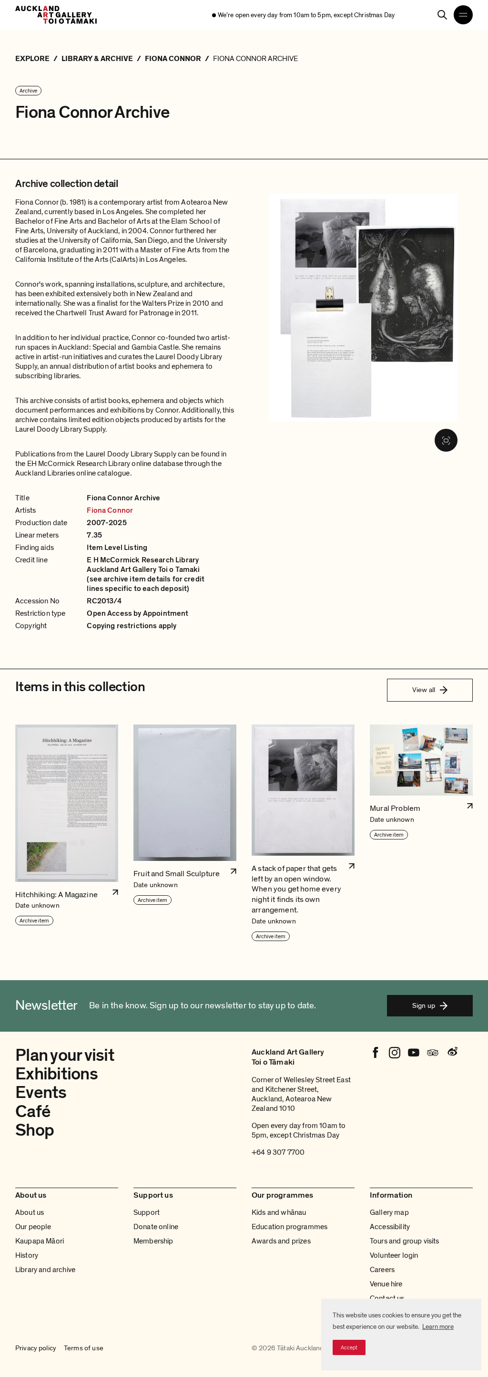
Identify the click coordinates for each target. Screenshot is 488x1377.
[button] (66, 833)
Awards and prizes (281, 1241)
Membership (153, 1241)
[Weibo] (452, 1052)
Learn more (438, 1326)
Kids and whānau (279, 1212)
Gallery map (389, 1212)
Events (41, 1092)
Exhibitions (56, 1074)
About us (29, 1212)
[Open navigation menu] (463, 14)
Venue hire (386, 1284)
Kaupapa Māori (39, 1241)
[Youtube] (413, 1052)
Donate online (155, 1227)
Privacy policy (35, 1348)
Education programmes (289, 1227)
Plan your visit (64, 1055)
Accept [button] (349, 1347)
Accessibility (390, 1227)
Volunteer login (394, 1255)
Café (33, 1111)
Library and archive (45, 1269)
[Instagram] (394, 1052)
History (26, 1255)
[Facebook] (375, 1052)
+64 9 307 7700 (278, 1152)
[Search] (442, 14)
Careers (382, 1269)
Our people (33, 1227)
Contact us (387, 1298)
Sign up (423, 1005)
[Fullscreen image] (446, 440)
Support (146, 1212)
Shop (34, 1130)
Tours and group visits (404, 1241)
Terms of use (83, 1348)
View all (423, 689)
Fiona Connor (110, 510)
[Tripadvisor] (432, 1052)
